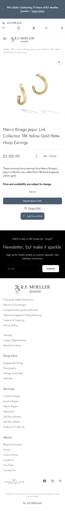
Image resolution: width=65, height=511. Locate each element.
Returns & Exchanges (14, 304)
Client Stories (10, 454)
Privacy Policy (10, 325)
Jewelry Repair (10, 401)
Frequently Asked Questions (18, 299)
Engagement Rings (13, 363)
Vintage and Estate (13, 373)
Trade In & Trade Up (13, 320)
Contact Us (9, 470)
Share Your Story (12, 345)
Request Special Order (32, 200)
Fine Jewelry (9, 368)
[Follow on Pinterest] (60, 481)
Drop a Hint (34, 208)
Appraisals (8, 411)
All (12, 49)
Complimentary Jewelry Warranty (20, 310)
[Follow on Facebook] (44, 481)
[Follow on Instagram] (52, 481)
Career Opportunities (14, 340)
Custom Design (11, 396)
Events (6, 449)
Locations (8, 460)
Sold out (32, 191)
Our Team (8, 465)
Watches (8, 378)
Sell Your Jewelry (12, 416)
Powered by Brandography (43, 494)
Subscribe (51, 268)
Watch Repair (10, 406)
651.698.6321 (14, 23)
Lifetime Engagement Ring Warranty (22, 315)
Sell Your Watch (11, 421)
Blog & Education (12, 444)
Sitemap (7, 335)
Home (6, 49)
